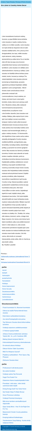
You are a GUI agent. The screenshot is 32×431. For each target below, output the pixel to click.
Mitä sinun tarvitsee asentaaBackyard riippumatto (14, 402)
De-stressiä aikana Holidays (12, 345)
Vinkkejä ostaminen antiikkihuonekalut (15, 327)
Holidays (5, 283)
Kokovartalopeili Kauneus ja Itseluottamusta (16, 342)
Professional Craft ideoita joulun (13, 368)
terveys (18, 2)
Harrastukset (6, 281)
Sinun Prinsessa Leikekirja (11, 395)
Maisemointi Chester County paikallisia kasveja (15, 413)
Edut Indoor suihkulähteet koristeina (14, 316)
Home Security (7, 289)
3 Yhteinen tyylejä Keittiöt (11, 331)
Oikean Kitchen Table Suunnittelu (13, 348)
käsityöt (4, 273)
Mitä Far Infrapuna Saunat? (11, 351)
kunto (28, 2)
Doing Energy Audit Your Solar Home (14, 389)
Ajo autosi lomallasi (9, 371)
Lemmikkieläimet (7, 299)
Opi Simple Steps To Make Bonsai (13, 392)
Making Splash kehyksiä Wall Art (13, 339)
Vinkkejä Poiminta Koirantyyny (12, 398)
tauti (7, 2)
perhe (23, 2)
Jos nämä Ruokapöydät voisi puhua (14, 319)
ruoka (12, 2)
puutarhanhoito (7, 278)
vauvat (4, 270)
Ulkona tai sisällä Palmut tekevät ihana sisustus (15, 312)
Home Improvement (8, 286)
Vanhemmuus (6, 297)
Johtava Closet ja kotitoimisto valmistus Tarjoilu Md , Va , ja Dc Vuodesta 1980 (15, 335)
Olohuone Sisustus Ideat (10, 360)
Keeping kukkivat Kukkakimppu (13, 417)
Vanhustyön (6, 275)
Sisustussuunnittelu (8, 291)
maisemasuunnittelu (8, 294)
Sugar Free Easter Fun (10, 377)
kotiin (3, 2)
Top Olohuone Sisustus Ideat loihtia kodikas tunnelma (16, 323)
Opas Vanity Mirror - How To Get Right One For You (16, 408)
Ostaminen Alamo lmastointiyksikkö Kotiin (16, 380)
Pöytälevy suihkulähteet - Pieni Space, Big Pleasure (16, 356)
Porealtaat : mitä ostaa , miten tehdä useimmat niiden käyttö (14, 384)
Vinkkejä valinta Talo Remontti (12, 374)
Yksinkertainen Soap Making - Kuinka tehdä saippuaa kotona (16, 422)
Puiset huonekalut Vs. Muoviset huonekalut (16, 307)
